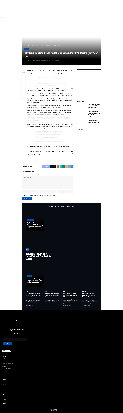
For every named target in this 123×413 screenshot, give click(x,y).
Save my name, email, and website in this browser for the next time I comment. (39, 195)
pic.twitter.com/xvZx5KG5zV (43, 83)
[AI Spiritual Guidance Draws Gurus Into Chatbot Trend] (81, 105)
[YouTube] (60, 10)
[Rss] (66, 10)
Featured (34, 160)
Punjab (27, 291)
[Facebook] (56, 10)
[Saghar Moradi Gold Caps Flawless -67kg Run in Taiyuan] (81, 122)
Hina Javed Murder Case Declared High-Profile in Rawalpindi (33, 295)
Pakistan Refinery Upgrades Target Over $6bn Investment (35, 281)
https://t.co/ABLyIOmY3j (44, 137)
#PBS (52, 119)
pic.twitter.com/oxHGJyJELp (33, 120)
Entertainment (30, 219)
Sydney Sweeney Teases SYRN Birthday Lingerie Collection (35, 225)
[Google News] (62, 10)
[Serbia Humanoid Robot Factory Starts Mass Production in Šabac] (81, 114)
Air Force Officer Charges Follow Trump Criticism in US (52, 295)
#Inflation (55, 119)
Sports (27, 249)
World (46, 291)
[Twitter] (58, 10)
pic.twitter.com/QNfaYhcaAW (40, 139)
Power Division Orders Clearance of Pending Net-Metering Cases (88, 295)
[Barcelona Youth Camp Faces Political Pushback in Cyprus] (39, 243)
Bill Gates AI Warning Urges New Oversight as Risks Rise (70, 295)
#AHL (67, 119)
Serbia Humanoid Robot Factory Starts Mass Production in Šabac (94, 114)
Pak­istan (38, 160)
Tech (64, 291)
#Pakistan (59, 119)
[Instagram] (64, 10)
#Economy (63, 119)
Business (26, 48)
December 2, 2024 (51, 85)
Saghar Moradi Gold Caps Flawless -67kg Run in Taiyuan (93, 122)
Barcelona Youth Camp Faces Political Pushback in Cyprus (38, 256)
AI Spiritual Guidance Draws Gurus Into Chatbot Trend (94, 105)
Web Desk (32, 61)
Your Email (5, 337)
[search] (61, 15)
